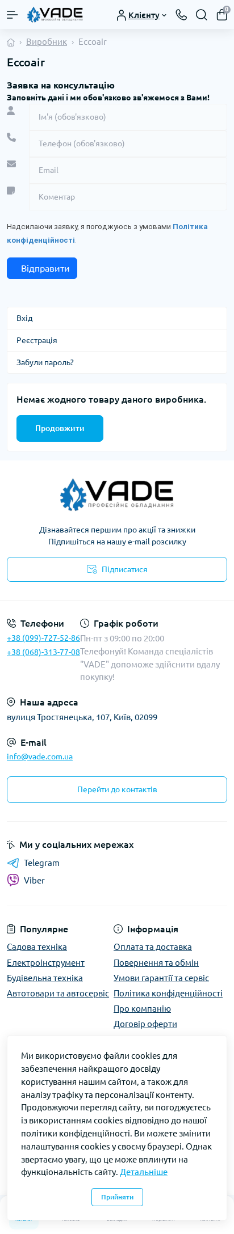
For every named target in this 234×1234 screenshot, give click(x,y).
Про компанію (142, 1008)
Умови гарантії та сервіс (161, 978)
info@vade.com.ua (40, 756)
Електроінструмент (46, 962)
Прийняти (117, 1197)
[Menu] (12, 15)
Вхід (24, 318)
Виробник (46, 42)
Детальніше (144, 1172)
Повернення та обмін (156, 962)
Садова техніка (37, 947)
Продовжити (60, 428)
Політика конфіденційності (168, 993)
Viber (34, 880)
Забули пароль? (45, 362)
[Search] (201, 14)
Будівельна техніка (45, 978)
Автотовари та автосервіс (58, 993)
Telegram (42, 863)
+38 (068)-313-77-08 (43, 652)
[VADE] (117, 494)
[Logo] (55, 14)
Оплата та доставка (153, 947)
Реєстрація (36, 340)
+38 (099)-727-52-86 (43, 638)
